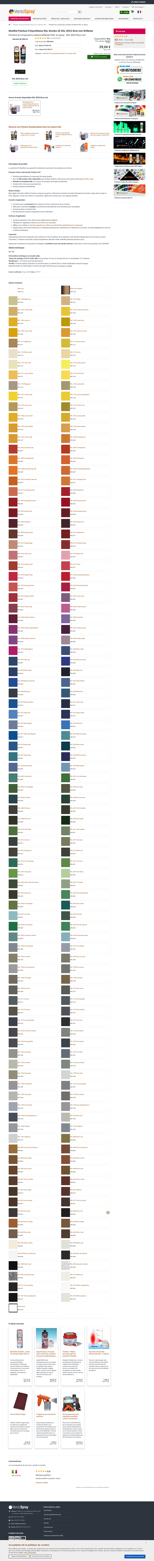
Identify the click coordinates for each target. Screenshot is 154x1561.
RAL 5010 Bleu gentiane (25, 702)
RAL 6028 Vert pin (76, 914)
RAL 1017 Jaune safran (25, 373)
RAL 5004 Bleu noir (76, 670)
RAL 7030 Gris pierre (24, 1052)
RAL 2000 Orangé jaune (78, 437)
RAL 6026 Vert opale (76, 903)
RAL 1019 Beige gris (24, 384)
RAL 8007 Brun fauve (25, 1169)
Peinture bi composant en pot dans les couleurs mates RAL (99, 134)
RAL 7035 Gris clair (76, 1073)
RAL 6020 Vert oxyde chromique (28, 882)
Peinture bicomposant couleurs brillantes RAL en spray (63, 134)
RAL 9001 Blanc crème (25, 1243)
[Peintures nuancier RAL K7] (129, 190)
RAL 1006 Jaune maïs (25, 331)
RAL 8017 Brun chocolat (78, 1200)
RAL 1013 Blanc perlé (25, 352)
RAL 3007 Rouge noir (77, 522)
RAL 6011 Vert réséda (77, 829)
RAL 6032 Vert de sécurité (78, 925)
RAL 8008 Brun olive (76, 1169)
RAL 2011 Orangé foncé (78, 479)
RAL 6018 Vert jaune (24, 872)
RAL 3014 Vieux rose (24, 554)
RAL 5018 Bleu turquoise (78, 734)
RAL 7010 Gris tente (76, 988)
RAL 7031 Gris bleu (76, 1052)
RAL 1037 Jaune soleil (25, 437)
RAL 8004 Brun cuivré (77, 1158)
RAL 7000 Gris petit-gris (25, 946)
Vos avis (121, 31)
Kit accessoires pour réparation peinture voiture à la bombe (71, 1416)
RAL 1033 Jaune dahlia (25, 426)
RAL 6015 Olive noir (76, 850)
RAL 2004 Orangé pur (77, 458)
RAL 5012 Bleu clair (24, 713)
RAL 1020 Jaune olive (77, 384)
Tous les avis (47, 1519)
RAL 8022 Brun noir (76, 1211)
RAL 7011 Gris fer (23, 999)
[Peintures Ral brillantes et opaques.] (129, 111)
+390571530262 (139, 2)
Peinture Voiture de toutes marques (126, 182)
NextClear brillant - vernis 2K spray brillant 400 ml (20, 1353)
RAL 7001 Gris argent (77, 946)
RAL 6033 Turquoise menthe (27, 935)
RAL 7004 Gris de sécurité (26, 967)
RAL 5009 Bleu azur (76, 691)
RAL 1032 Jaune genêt (77, 416)
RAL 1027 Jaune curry (77, 405)
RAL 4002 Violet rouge (25, 607)
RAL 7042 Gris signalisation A (79, 1105)
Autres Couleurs (20, 83)
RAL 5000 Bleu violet (76, 649)
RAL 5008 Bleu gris (24, 691)
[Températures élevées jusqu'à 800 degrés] (129, 158)
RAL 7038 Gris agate (24, 1094)
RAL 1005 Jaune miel (77, 320)
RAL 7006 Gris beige (24, 978)
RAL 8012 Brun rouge (77, 1179)
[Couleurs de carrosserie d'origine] (129, 95)
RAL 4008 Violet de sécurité (26, 638)
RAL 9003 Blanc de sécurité (26, 1253)
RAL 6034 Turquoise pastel (79, 935)
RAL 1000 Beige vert (24, 299)
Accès (126, 12)
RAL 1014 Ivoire (75, 352)
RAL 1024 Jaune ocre (25, 405)
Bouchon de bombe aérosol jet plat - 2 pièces (99, 1353)
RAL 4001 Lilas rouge (77, 596)
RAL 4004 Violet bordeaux (26, 617)
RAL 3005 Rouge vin (24, 522)
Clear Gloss (21, 1306)
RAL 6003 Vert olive (76, 787)
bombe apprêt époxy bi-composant (69, 225)
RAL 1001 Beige (75, 299)
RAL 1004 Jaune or (24, 320)
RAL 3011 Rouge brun (77, 532)
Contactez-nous (48, 1527)
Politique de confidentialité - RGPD (53, 1535)
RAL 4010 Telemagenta (25, 649)
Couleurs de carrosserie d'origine (125, 103)
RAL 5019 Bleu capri (24, 744)
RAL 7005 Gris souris (77, 967)
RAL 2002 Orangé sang (77, 447)
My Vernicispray (137, 7)
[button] (140, 12)
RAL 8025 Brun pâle (24, 1232)
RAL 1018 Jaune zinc (77, 373)
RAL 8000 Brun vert (76, 1137)
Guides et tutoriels (95, 7)
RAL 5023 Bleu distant (25, 766)
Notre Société (47, 1510)
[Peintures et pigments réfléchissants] (129, 143)
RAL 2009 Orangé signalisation (80, 469)
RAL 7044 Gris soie (76, 1115)
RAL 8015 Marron (76, 1190)
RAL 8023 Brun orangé (25, 1222)
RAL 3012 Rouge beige (25, 543)
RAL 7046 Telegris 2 (76, 1126)
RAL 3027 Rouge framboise (79, 585)
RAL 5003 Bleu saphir (25, 670)
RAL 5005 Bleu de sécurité (26, 681)
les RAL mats (88, 179)
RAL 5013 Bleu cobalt (77, 713)
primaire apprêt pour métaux (40, 225)
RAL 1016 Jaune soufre (77, 363)
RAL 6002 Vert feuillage (25, 787)
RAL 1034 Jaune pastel (77, 426)
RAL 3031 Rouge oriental (26, 596)
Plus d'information (30, 1552)
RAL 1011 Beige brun (24, 341)
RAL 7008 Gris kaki (76, 978)
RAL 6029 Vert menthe (25, 925)
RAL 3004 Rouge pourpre (78, 511)
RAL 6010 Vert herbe (24, 829)
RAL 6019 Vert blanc (76, 872)
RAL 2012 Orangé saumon (26, 490)
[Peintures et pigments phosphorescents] (129, 127)
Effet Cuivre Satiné (76, 288)
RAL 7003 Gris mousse (77, 956)
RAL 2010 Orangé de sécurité (27, 479)
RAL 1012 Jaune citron (77, 341)
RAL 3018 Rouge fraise (25, 575)
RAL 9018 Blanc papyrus (78, 1296)
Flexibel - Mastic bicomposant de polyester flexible (69, 1354)
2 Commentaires (55, 38)
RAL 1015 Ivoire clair (24, 363)
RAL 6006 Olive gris (24, 808)
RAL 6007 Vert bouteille (77, 808)
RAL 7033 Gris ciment (77, 1062)
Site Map (46, 1523)
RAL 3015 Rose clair (76, 554)
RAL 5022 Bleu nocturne (78, 755)
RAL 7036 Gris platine (25, 1084)
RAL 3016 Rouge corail (25, 564)
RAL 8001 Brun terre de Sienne (27, 1147)
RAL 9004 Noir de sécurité (78, 1253)
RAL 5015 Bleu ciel (76, 723)
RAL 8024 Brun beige (77, 1222)
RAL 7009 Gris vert (24, 988)
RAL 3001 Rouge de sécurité (27, 501)
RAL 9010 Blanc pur (76, 1275)
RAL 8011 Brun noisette (25, 1179)
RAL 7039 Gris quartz (77, 1094)
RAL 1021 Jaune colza (25, 394)
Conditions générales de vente (52, 1514)
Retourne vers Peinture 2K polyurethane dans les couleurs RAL (35, 127)
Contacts (125, 7)
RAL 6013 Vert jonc (76, 840)
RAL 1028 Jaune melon (25, 416)
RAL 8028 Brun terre (76, 1232)
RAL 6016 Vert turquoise (26, 861)
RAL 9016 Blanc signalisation (79, 1285)
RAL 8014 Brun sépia (24, 1190)
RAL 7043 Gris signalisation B (27, 1115)
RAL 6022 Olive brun (24, 893)
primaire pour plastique (47, 223)
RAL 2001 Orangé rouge (25, 447)
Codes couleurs (48, 1531)
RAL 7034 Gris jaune (24, 1073)
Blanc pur (21, 288)
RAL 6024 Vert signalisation (79, 893)
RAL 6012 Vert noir (24, 840)
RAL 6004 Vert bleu (24, 797)
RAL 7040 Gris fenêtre (25, 1105)
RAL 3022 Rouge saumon (26, 585)
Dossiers (108, 7)
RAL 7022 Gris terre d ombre (27, 1031)
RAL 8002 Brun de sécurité (78, 1147)
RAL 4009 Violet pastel (77, 638)
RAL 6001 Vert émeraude (78, 776)
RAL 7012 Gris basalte (77, 999)
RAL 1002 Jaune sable (25, 310)
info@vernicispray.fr (20, 1523)
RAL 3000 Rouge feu (76, 490)
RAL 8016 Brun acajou (25, 1200)
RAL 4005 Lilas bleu (76, 617)
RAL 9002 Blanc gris (76, 1243)
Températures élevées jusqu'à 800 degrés (128, 166)
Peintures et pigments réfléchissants (127, 150)
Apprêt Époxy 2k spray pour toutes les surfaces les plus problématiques (46, 1354)
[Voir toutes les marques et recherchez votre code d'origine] (129, 174)
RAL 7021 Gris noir (76, 1020)
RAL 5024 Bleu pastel (77, 766)
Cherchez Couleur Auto (19, 19)
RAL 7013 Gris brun (24, 1009)
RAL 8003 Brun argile (24, 1158)
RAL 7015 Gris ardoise (77, 1009)
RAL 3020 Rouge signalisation (80, 575)
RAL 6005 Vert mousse (77, 797)
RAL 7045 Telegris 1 (24, 1126)
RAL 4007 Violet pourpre (78, 628)
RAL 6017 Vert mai (76, 861)
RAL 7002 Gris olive (24, 956)
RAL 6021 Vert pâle (76, 882)
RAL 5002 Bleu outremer (78, 660)
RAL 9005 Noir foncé (24, 1264)
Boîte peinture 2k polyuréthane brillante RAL (29, 146)
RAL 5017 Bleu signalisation (27, 734)
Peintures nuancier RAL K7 (123, 198)
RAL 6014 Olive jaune (24, 850)
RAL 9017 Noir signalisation (27, 1296)
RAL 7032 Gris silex (24, 1062)
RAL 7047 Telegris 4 (24, 1137)
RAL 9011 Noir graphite (25, 1285)
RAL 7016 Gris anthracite (26, 1020)
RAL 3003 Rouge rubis (25, 511)
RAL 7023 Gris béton (77, 1031)
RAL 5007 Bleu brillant (77, 681)
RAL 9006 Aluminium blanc (79, 1264)
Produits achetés (42, 1483)
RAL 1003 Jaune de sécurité (79, 310)
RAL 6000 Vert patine (25, 776)
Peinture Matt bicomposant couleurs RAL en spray (29, 134)
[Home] (9, 25)
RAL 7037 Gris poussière (78, 1084)
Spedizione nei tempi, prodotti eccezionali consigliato (129, 43)
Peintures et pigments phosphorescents (128, 134)
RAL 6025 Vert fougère (25, 903)
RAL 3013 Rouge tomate (78, 543)
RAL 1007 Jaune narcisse (78, 331)
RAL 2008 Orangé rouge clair (27, 469)
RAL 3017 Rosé (75, 564)
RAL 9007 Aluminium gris (26, 1275)
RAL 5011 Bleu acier (76, 702)
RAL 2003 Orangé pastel (26, 458)
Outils (117, 7)
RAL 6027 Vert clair (24, 914)
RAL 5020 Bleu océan (77, 744)
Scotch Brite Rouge (17, 1414)
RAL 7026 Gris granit (77, 1041)
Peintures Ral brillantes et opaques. (126, 118)
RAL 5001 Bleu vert (24, 660)
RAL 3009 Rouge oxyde (25, 532)
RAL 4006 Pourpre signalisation (28, 628)
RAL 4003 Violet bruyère (78, 607)
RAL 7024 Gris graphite (25, 1041)
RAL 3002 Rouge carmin (78, 501)
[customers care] (129, 69)
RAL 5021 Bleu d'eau (24, 755)
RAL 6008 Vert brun (24, 819)
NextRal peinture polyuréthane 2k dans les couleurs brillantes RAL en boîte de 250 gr (31, 104)
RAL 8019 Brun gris (24, 1211)
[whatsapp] (129, 79)
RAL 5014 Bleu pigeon (25, 723)
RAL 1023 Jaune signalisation (80, 394)
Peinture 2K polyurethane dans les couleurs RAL (29, 25)
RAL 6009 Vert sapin (76, 819)
